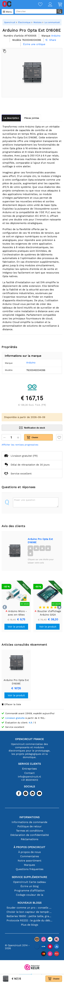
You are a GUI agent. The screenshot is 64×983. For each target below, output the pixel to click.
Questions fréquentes (29, 869)
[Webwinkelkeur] (32, 967)
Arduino (30, 362)
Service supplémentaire (29, 877)
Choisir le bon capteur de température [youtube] (29, 911)
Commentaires (29, 856)
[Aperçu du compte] (47, 4)
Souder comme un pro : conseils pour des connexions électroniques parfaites (29, 907)
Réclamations (29, 839)
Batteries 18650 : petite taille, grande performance (29, 916)
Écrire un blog (30, 886)
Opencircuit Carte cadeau (29, 882)
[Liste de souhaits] (37, 4)
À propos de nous (29, 852)
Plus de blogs (29, 924)
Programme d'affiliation (29, 890)
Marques (29, 864)
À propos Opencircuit (29, 847)
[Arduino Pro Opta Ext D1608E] (14, 551)
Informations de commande (29, 822)
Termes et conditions (29, 830)
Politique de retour (29, 826)
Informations (29, 817)
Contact (29, 772)
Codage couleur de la (29, 894)
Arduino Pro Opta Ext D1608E (40, 541)
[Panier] (57, 4)
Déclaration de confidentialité (29, 834)
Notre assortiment (29, 860)
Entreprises (29, 768)
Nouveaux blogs (30, 902)
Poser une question (24, 500)
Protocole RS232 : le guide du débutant (29, 920)
